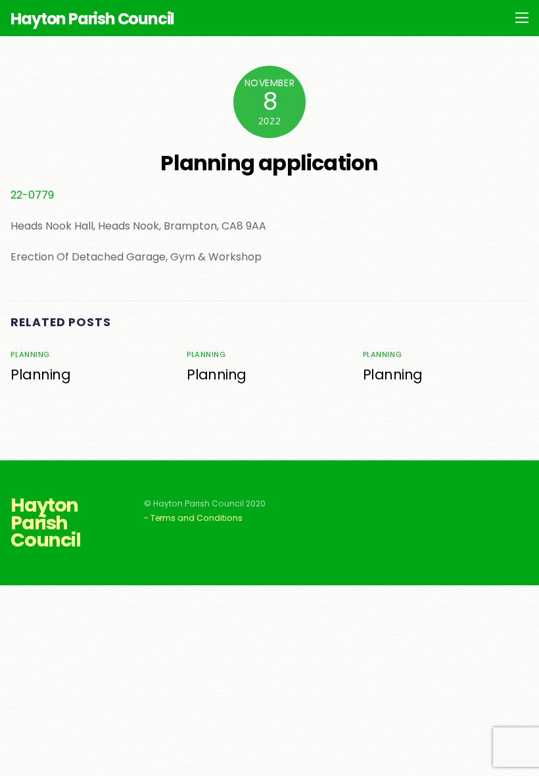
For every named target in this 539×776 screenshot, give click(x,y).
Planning (30, 354)
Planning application (269, 163)
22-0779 (32, 195)
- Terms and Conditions (193, 517)
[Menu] (521, 17)
